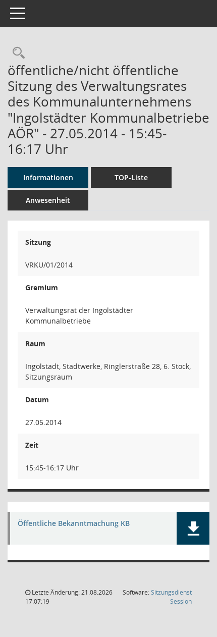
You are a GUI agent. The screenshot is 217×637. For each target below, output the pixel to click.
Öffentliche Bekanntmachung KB (74, 523)
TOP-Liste (131, 177)
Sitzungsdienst (171, 597)
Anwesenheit (48, 200)
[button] (193, 528)
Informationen (48, 177)
